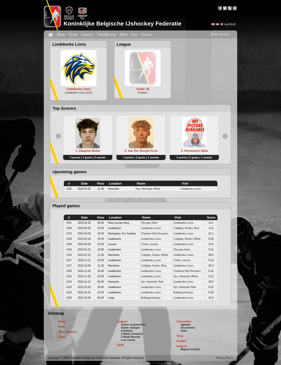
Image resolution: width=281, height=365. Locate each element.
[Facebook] (220, 8)
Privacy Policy (224, 357)
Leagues (87, 34)
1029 (69, 287)
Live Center (128, 340)
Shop (123, 34)
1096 (69, 228)
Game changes (130, 327)
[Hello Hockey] (69, 18)
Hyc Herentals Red (152, 281)
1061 (69, 222)
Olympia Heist (149, 222)
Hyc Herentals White (148, 188)
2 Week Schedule (132, 333)
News (61, 34)
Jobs (184, 330)
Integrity (181, 346)
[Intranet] (235, 8)
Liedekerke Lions (191, 188)
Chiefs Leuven (149, 244)
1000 (69, 297)
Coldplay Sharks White (187, 238)
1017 (69, 265)
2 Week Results (130, 336)
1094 (69, 249)
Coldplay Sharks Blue (186, 228)
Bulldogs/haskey (183, 292)
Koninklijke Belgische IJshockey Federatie (122, 23)
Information (183, 321)
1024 (69, 254)
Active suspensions (133, 324)
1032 (69, 276)
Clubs (73, 34)
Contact (147, 34)
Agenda (185, 324)
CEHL (120, 345)
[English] (213, 24)
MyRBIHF (230, 24)
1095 (69, 271)
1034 (69, 281)
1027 (69, 260)
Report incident (190, 349)
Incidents (127, 330)
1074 (69, 233)
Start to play (220, 34)
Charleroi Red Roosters (154, 233)
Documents (188, 327)
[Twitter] (225, 8)
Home (62, 321)
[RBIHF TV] (82, 18)
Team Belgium (106, 34)
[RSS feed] (230, 8)
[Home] (50, 34)
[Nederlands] (217, 24)
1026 (69, 292)
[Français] (221, 24)
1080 (69, 244)
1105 (69, 188)
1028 (69, 238)
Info (134, 34)
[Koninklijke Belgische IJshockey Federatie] (52, 15)
